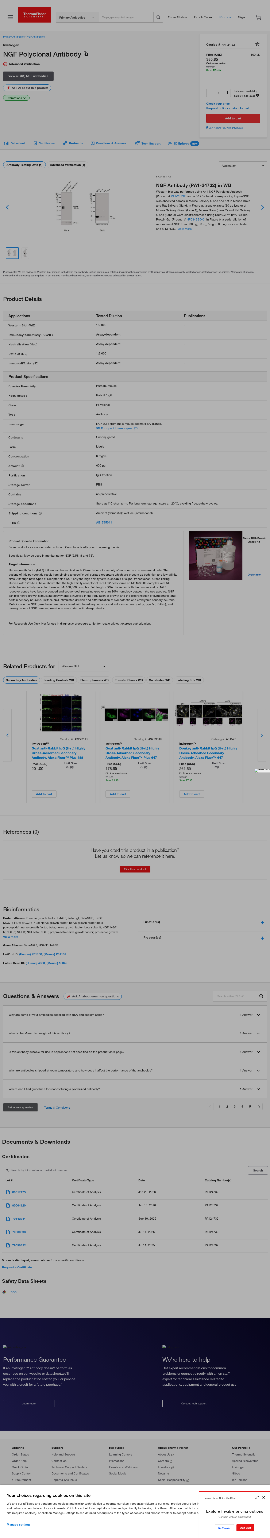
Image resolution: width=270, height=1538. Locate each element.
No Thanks (224, 1528)
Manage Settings (19, 1524)
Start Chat (245, 1527)
